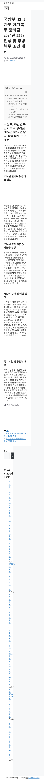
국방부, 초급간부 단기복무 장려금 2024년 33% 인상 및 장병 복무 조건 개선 (17, 98)
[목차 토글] (25, 92)
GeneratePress (33, 778)
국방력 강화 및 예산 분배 (19, 114)
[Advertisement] (15, 73)
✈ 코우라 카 (9, 3)
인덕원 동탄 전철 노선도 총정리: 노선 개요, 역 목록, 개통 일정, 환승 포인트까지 (10, 520)
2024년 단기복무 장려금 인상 (19, 105)
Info (7, 431)
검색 (6, 451)
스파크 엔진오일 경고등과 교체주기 (10, 739)
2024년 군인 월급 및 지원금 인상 (19, 110)
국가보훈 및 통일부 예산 (19, 117)
